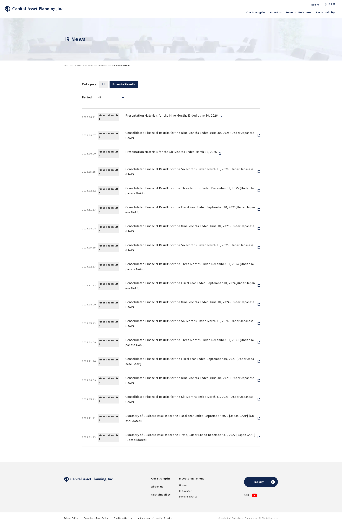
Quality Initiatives (123, 518)
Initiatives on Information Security (155, 518)
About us (276, 12)
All (103, 84)
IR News (103, 65)
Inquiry (314, 4)
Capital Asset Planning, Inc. (34, 9)
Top (66, 65)
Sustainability (325, 12)
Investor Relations (298, 12)
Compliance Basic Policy (96, 518)
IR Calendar (185, 490)
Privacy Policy (71, 518)
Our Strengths (256, 12)
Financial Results (124, 84)
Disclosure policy (188, 496)
